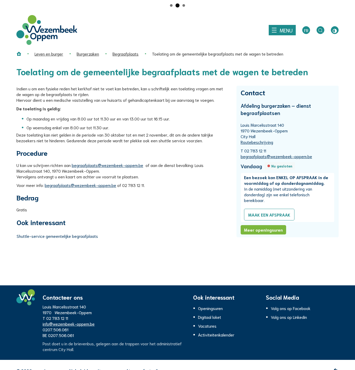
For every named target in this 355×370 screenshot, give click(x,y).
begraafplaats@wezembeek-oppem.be (107, 165)
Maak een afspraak (269, 214)
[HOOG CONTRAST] (335, 30)
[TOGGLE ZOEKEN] (320, 30)
